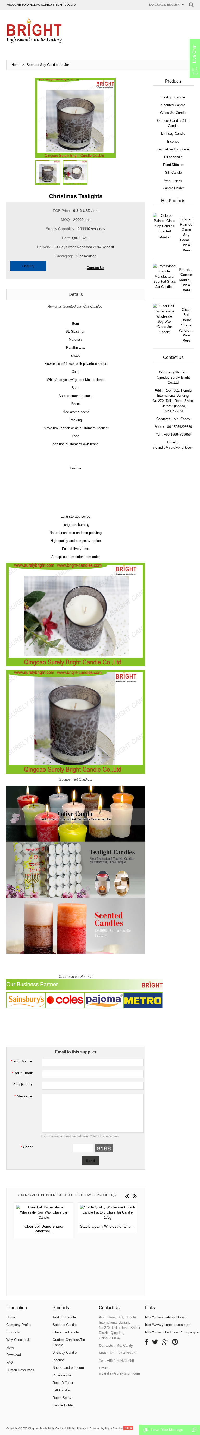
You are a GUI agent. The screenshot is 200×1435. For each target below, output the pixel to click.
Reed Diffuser (63, 1383)
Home (15, 65)
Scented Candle (65, 1325)
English (173, 4)
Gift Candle (61, 1390)
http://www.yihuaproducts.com (167, 1325)
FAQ (9, 1362)
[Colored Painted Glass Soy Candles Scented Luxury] (164, 226)
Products (13, 1332)
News (10, 1347)
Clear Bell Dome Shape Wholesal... (43, 1228)
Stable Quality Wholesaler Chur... (107, 1226)
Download (13, 1355)
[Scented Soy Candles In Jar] (47, 172)
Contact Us (95, 268)
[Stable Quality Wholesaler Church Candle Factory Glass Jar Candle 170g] (107, 1212)
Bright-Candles (114, 1428)
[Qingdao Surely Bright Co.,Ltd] (34, 30)
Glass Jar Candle (66, 1332)
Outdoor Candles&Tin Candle (69, 1342)
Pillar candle (62, 1375)
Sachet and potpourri (68, 1368)
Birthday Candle (65, 1353)
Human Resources (20, 1370)
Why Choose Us (18, 1340)
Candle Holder (63, 1405)
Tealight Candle (64, 1317)
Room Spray (62, 1398)
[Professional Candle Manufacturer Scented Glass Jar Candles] (164, 276)
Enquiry (28, 266)
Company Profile (18, 1325)
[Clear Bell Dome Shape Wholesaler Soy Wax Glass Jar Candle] (43, 1212)
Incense (59, 1360)
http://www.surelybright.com (166, 1317)
